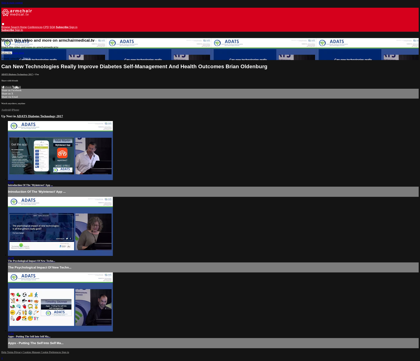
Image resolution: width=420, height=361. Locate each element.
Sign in (73, 27)
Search (15, 27)
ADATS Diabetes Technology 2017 (17, 74)
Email (18, 87)
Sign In (19, 30)
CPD (46, 27)
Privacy (18, 352)
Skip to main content (12, 2)
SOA (52, 27)
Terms (10, 352)
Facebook (6, 87)
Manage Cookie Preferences (47, 352)
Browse (6, 27)
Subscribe (6, 53)
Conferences (35, 27)
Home (23, 27)
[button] (3, 24)
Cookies (27, 352)
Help (4, 352)
